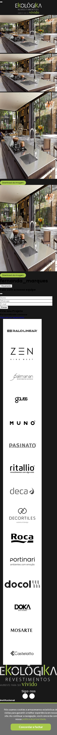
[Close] (1, 293)
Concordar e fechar (31, 727)
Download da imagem (13, 182)
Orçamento (6, 286)
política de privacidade (34, 719)
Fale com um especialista (12, 317)
